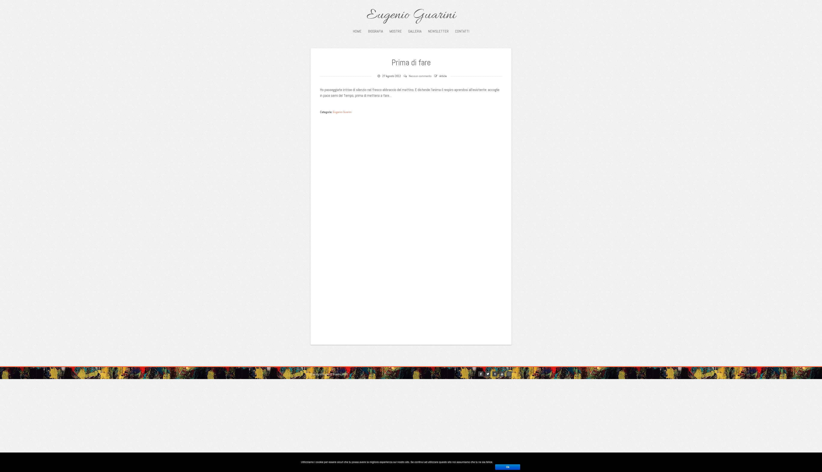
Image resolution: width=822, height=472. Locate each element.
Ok (507, 467)
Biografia (375, 31)
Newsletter (438, 31)
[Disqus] (411, 170)
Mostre (395, 31)
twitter (487, 373)
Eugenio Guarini (411, 15)
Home (357, 31)
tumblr (494, 373)
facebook (480, 373)
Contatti (462, 31)
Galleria (414, 31)
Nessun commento (420, 76)
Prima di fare (411, 62)
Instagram (509, 373)
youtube (502, 373)
